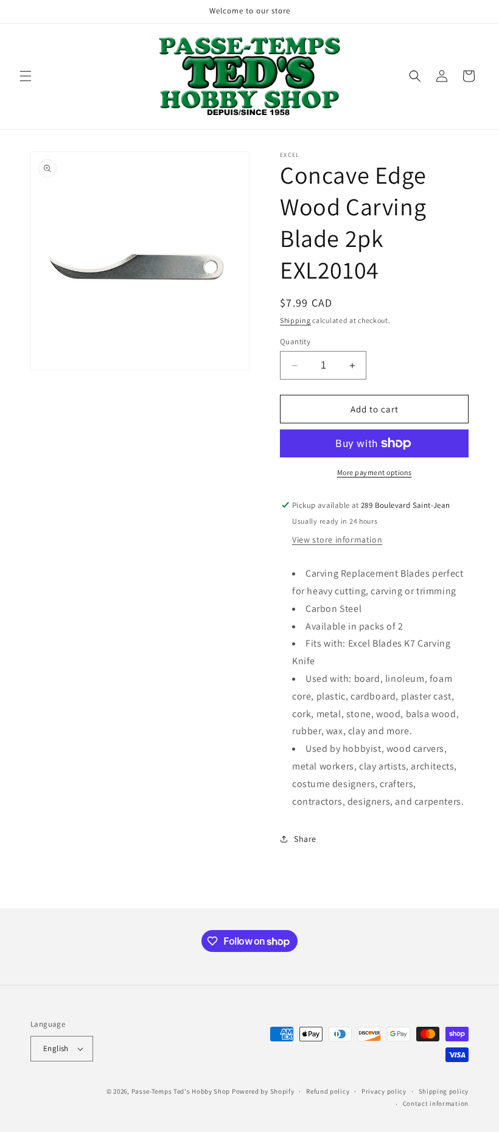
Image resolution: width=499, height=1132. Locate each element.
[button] (25, 76)
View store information (337, 539)
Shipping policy (444, 1091)
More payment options (374, 472)
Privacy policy (384, 1091)
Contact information (436, 1103)
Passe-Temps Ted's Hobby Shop (181, 1091)
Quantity (295, 341)
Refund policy (327, 1091)
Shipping (295, 320)
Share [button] (305, 838)
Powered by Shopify (263, 1091)
